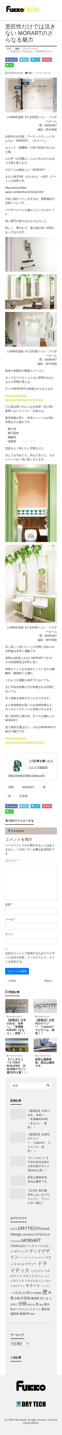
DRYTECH (29, 1228)
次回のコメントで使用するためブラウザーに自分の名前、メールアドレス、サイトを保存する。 (30, 957)
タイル (21, 1264)
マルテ (47, 1276)
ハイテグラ (36, 1271)
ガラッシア (21, 1251)
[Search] (48, 1086)
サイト (9, 934)
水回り (14, 1304)
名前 (8, 904)
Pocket (48, 60)
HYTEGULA (42, 1234)
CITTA (13, 1229)
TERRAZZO (17, 1246)
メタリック (17, 1280)
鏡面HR (25, 1313)
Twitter (25, 60)
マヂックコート (33, 1276)
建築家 (35, 1298)
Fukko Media (20, 1420)
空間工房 (31, 1305)
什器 (15, 1293)
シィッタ (23, 1258)
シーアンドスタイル (36, 1258)
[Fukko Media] (22, 8)
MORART (28, 787)
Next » (49, 980)
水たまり (46, 1298)
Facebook (12, 60)
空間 (11, 787)
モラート (32, 1286)
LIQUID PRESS (31, 1423)
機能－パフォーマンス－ (40, 73)
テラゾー (31, 1264)
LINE (10, 65)
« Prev (12, 980)
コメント (11, 860)
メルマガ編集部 (38, 767)
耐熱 (41, 1305)
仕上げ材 (24, 1292)
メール (10, 919)
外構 (17, 1298)
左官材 (23, 795)
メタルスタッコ (34, 1280)
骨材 (32, 1314)
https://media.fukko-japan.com (26, 775)
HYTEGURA (15, 1241)
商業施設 (38, 1293)
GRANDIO (28, 1234)
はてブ (36, 60)
